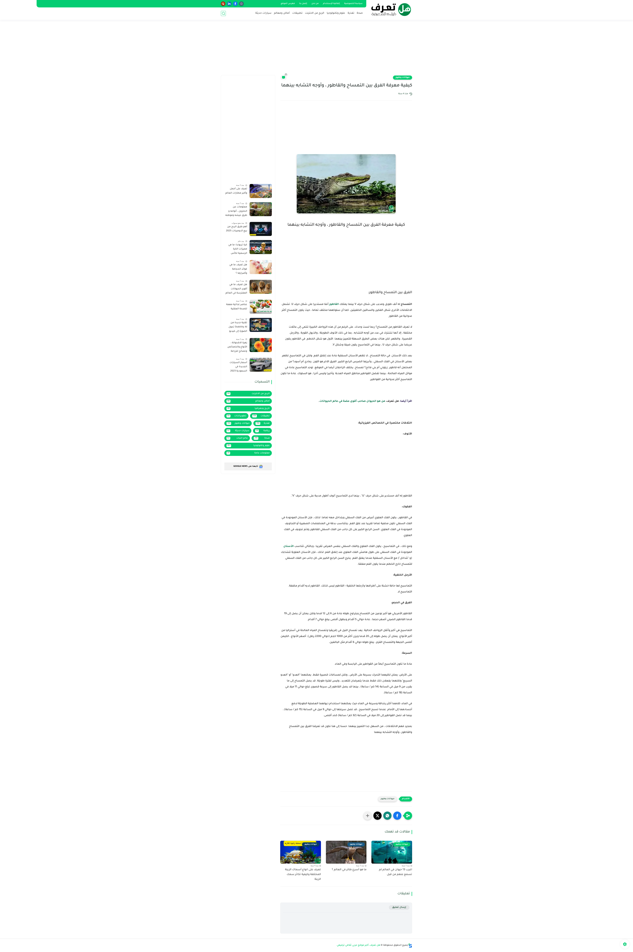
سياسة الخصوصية (353, 3)
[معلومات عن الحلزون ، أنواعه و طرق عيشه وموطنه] (261, 209)
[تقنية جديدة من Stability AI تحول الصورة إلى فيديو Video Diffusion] (261, 325)
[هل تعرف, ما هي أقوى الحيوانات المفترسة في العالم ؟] (261, 287)
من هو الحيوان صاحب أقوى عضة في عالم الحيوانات (352, 401)
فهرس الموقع (288, 3)
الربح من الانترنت (314, 13)
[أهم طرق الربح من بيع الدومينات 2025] (261, 229)
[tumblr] (241, 3)
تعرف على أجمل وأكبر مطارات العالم (236, 191)
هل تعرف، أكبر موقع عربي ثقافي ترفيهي (358, 945)
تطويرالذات (236, 416)
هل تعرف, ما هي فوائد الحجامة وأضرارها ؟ (238, 269)
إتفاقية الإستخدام (331, 3)
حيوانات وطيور (402, 77)
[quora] (223, 3)
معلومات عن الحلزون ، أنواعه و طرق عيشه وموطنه (236, 211)
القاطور (334, 304)
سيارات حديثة (263, 13)
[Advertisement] (316, 49)
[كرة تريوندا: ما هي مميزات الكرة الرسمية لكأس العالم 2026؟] (261, 247)
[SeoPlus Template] (410, 945)
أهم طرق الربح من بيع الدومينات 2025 (236, 229)
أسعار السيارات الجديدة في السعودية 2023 (238, 366)
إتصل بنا (303, 3)
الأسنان (288, 546)
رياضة (263, 431)
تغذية (351, 13)
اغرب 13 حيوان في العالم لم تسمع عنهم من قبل (395, 872)
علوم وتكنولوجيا (336, 13)
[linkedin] (229, 3)
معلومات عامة (248, 453)
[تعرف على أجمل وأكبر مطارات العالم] (261, 191)
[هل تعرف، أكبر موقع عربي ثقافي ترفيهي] (389, 9)
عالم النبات (237, 438)
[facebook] (235, 3)
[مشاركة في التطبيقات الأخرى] (367, 816)
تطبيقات (297, 13)
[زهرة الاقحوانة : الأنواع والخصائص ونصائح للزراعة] (261, 345)
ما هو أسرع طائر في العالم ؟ (349, 869)
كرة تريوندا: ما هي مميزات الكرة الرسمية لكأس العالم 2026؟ (237, 250)
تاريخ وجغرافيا (248, 408)
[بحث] (223, 13)
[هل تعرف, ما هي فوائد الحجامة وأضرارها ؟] (261, 267)
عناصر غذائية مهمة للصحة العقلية (236, 306)
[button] (397, 816)
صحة (360, 13)
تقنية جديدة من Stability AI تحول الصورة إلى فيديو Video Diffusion (237, 328)
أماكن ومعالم (282, 13)
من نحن (315, 3)
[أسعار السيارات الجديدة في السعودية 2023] (261, 365)
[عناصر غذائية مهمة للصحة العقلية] (261, 307)
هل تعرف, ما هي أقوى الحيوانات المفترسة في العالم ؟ (236, 289)
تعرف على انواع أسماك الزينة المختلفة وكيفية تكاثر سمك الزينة (303, 874)
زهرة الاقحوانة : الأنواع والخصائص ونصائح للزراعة (237, 347)
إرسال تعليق (399, 907)
